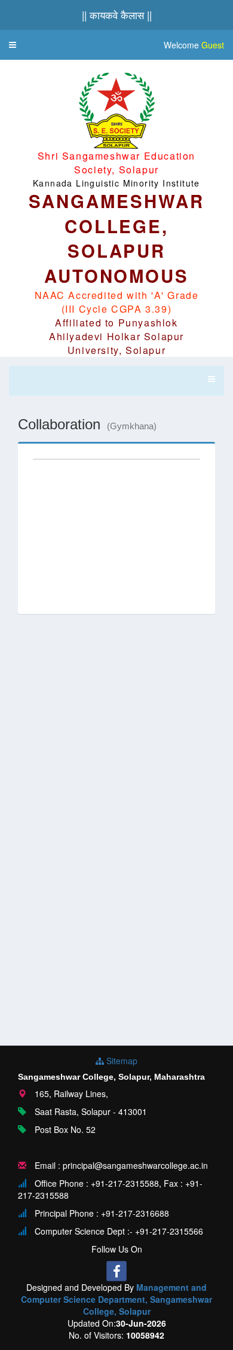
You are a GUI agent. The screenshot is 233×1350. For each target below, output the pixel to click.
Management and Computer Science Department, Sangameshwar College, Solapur (116, 1299)
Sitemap (120, 1061)
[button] (12, 45)
